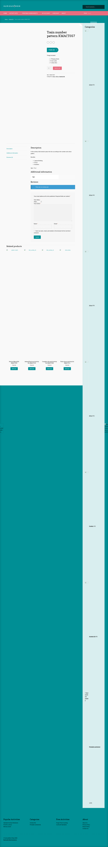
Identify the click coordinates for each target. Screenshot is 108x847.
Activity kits (13, 13)
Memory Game (7, 826)
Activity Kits (33, 822)
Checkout (55, 13)
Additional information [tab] (12, 153)
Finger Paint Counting (62, 822)
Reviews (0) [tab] (10, 157)
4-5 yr (57, 76)
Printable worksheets (35, 824)
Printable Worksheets (30, 13)
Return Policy (86, 826)
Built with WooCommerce (10, 840)
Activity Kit (11, 19)
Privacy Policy (86, 824)
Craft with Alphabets (61, 824)
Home (5, 13)
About (64, 13)
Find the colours (7, 824)
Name (36, 223)
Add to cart (57, 68)
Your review (37, 203)
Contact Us (85, 828)
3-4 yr (54, 76)
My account (46, 13)
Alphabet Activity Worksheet (10, 822)
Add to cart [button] (14, 368)
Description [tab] (9, 148)
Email (56, 223)
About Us (85, 822)
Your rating (37, 199)
